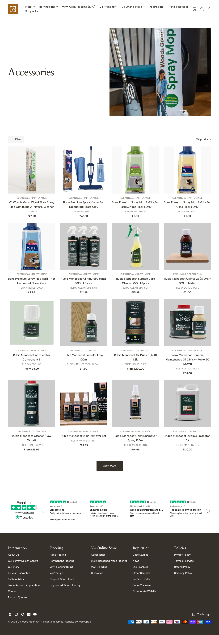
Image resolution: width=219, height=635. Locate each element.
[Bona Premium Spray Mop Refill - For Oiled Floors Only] (187, 170)
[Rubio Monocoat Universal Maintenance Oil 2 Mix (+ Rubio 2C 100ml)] (187, 322)
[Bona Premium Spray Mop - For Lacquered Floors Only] (83, 170)
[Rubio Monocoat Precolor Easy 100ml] (83, 322)
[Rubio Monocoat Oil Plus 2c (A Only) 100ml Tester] (187, 246)
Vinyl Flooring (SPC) (61, 567)
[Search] (202, 9)
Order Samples (141, 573)
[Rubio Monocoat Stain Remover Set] (83, 403)
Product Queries (17, 597)
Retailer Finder (141, 579)
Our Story (13, 567)
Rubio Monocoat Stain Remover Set (83, 436)
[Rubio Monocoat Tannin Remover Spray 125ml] (135, 403)
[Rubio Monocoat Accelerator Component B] (31, 322)
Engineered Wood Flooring (65, 585)
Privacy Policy (182, 554)
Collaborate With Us (144, 591)
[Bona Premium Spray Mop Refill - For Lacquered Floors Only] (31, 246)
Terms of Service (184, 560)
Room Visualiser (142, 585)
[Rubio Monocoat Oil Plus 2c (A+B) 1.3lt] (135, 322)
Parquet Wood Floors (62, 579)
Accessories (98, 554)
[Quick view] (49, 154)
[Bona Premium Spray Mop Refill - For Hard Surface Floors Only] (135, 170)
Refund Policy (182, 567)
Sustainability (16, 579)
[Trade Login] (194, 9)
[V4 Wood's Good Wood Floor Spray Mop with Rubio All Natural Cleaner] (31, 170)
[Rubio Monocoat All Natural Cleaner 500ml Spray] (83, 246)
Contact (12, 591)
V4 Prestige (56, 573)
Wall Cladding (99, 567)
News (136, 560)
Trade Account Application (24, 585)
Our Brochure (140, 567)
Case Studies (140, 554)
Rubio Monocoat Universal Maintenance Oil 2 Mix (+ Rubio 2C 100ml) (187, 359)
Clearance (97, 573)
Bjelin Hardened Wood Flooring (109, 560)
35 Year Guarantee (19, 573)
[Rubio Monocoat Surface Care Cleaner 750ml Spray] (135, 246)
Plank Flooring (58, 554)
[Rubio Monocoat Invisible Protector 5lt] (187, 403)
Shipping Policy (183, 573)
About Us (13, 554)
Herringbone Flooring (62, 560)
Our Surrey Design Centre (23, 560)
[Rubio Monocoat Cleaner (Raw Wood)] (31, 403)
